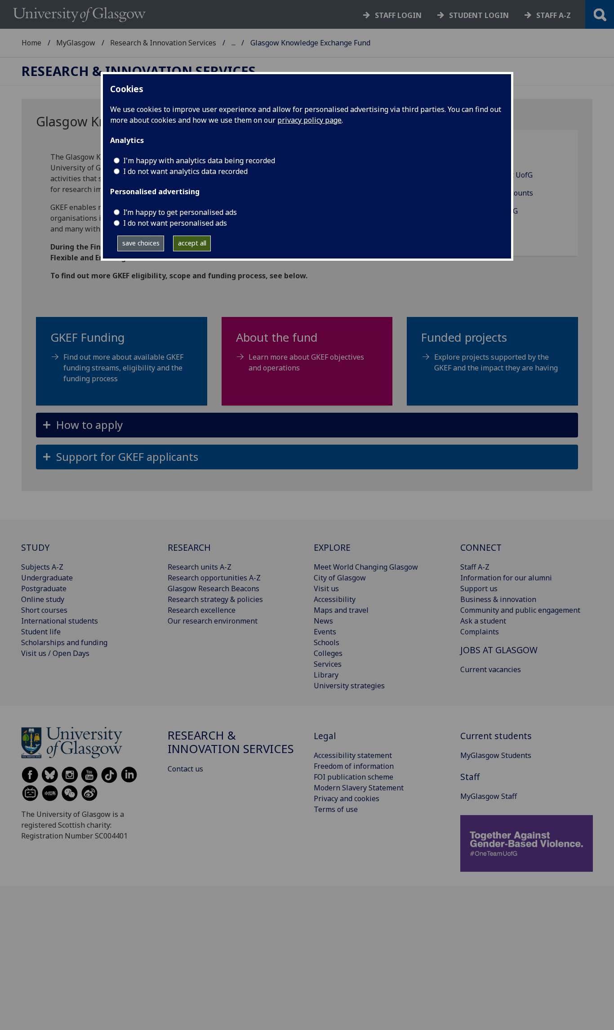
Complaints (479, 632)
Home (31, 43)
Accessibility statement (353, 755)
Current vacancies (490, 669)
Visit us (326, 588)
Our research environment (213, 621)
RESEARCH (189, 547)
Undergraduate (47, 578)
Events (325, 632)
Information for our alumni (506, 578)
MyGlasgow (75, 43)
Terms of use (336, 809)
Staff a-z (553, 15)
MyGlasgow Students (495, 755)
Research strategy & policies (215, 599)
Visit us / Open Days (55, 653)
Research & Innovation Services (163, 43)
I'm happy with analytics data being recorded (199, 160)
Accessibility (335, 599)
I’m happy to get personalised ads (180, 212)
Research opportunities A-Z (214, 578)
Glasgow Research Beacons (213, 588)
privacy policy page (309, 120)
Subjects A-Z (42, 567)
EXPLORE (332, 547)
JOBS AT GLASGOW (499, 650)
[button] (307, 425)
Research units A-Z (199, 567)
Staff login (398, 15)
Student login (479, 15)
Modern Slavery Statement (359, 788)
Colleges (328, 653)
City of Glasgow (340, 578)
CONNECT (481, 547)
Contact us (185, 769)
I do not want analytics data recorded (185, 171)
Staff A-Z (474, 567)
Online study (42, 599)
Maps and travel (341, 610)
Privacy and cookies (346, 798)
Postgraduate (44, 588)
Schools (326, 642)
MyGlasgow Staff (488, 796)
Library (326, 675)
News (323, 621)
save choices (141, 243)
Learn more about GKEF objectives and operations (306, 362)
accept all (192, 243)
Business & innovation (498, 599)
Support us (479, 588)
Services (328, 664)
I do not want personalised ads (175, 223)
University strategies (349, 686)
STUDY (35, 547)
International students (59, 621)
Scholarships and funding (64, 642)
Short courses (44, 610)
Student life (41, 632)
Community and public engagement (520, 610)
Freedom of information (354, 766)
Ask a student (483, 621)
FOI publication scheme (353, 777)
